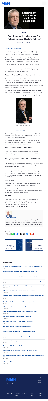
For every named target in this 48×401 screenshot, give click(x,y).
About (39, 382)
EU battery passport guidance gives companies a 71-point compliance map (22, 281)
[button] (40, 3)
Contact (39, 383)
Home (39, 380)
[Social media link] (7, 383)
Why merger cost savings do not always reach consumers (17, 326)
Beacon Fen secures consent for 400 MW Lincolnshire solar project (20, 271)
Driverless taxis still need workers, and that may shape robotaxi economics (22, 302)
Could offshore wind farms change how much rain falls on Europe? (19, 311)
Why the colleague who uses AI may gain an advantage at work (18, 336)
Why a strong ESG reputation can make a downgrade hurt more (19, 361)
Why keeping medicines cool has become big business (17, 316)
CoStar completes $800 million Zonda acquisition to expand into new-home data (23, 286)
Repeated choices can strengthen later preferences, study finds (19, 331)
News (24, 32)
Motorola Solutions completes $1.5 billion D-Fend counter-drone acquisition (22, 266)
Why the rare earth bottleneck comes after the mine (16, 306)
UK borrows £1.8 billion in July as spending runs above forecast (19, 290)
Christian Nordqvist (26, 42)
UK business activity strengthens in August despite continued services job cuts (23, 341)
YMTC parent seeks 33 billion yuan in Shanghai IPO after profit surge (20, 350)
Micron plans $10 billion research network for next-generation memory (21, 345)
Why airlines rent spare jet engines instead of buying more (17, 321)
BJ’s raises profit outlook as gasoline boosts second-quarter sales (20, 276)
